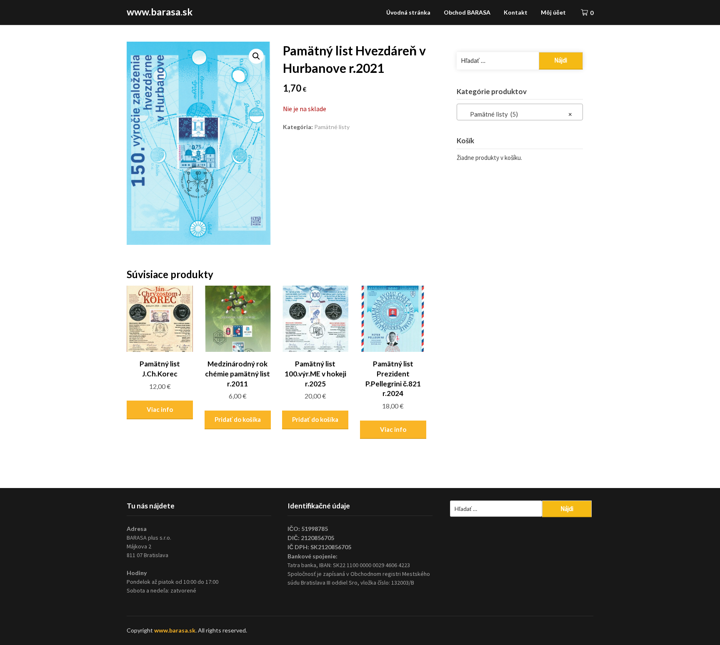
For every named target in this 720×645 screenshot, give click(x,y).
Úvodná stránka (408, 12)
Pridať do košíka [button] (238, 419)
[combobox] (520, 112)
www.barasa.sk (159, 11)
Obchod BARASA (467, 12)
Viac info (160, 409)
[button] (256, 56)
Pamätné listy (332, 126)
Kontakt (516, 12)
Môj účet (553, 12)
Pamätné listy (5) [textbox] (517, 114)
